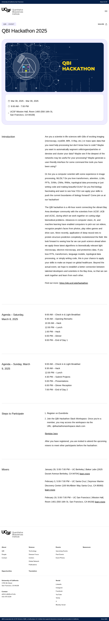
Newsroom (86, 547)
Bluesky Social (60, 605)
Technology (32, 551)
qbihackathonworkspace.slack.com (68, 426)
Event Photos (60, 558)
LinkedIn (59, 584)
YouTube (59, 594)
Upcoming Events (62, 551)
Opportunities (7, 571)
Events (58, 547)
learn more (85, 473)
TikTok (58, 598)
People (4, 554)
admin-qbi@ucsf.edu (9, 594)
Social (58, 580)
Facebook (59, 591)
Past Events (60, 554)
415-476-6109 (6, 596)
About (4, 547)
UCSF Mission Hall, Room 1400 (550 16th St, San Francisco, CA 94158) (31, 113)
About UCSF (103, 2)
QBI (3, 551)
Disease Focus (34, 554)
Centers (31, 558)
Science (31, 547)
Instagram (59, 588)
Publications (33, 564)
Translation (33, 571)
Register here (51, 433)
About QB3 (104, 619)
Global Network (34, 561)
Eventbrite (63, 413)
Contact (4, 558)
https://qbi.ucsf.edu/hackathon (73, 283)
